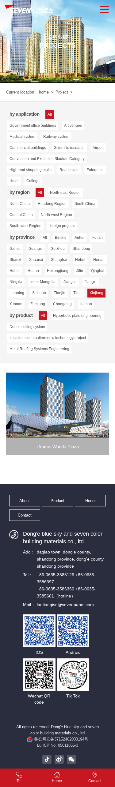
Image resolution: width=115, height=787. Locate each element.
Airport (98, 148)
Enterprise (95, 170)
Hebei (80, 260)
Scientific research (69, 148)
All (45, 237)
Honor (90, 500)
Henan (99, 260)
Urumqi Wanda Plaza (57, 446)
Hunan (33, 271)
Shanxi (15, 260)
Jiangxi (91, 282)
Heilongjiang (57, 271)
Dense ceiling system (27, 327)
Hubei (15, 271)
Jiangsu (70, 282)
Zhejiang (37, 304)
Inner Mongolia (43, 282)
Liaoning (17, 293)
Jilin (79, 271)
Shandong (81, 248)
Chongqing (62, 304)
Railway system (56, 136)
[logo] (30, 9)
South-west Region (25, 226)
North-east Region (65, 192)
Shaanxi (36, 260)
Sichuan (39, 293)
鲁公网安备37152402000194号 (61, 739)
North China (20, 204)
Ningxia (16, 282)
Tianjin (59, 293)
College (33, 181)
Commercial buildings (28, 148)
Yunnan (16, 304)
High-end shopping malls (31, 170)
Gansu (15, 248)
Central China (21, 215)
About (24, 500)
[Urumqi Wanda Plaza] (57, 405)
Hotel (14, 181)
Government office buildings (33, 125)
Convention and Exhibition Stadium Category (47, 159)
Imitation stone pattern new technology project (48, 338)
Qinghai (97, 271)
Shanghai (59, 260)
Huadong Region (52, 204)
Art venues (73, 125)
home (44, 92)
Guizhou (58, 248)
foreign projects (62, 226)
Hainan (86, 304)
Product (57, 500)
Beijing (61, 237)
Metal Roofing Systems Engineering (39, 349)
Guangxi (36, 248)
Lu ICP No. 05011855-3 (57, 745)
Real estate (69, 170)
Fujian (97, 237)
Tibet (77, 293)
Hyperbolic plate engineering (77, 316)
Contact (25, 515)
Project (62, 92)
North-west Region (56, 215)
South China (85, 204)
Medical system (22, 136)
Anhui (79, 237)
